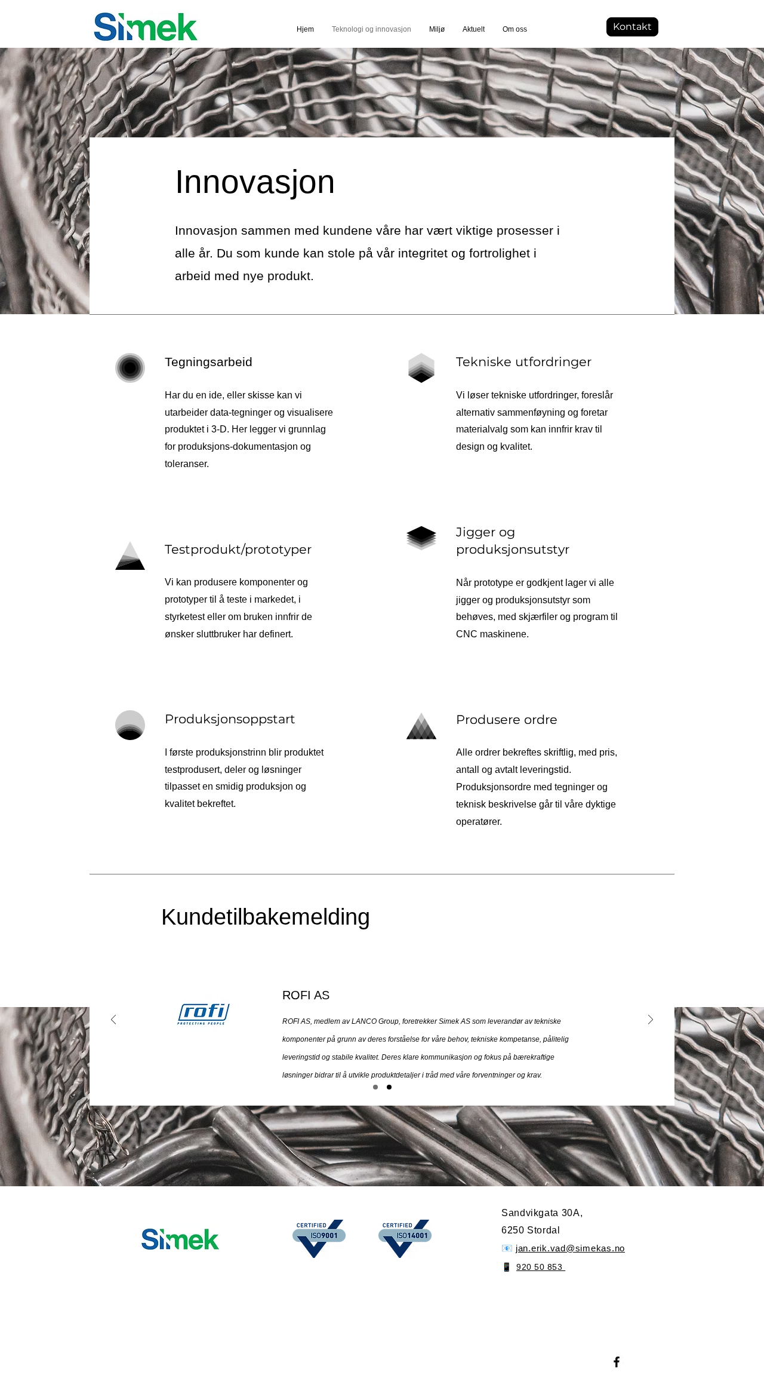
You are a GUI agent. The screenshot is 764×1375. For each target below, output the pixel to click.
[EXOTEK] (389, 1087)
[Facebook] (616, 1362)
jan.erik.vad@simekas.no (570, 1248)
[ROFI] (375, 1087)
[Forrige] (113, 1020)
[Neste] (650, 1020)
